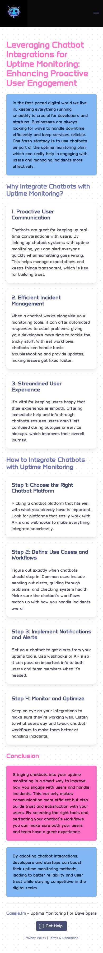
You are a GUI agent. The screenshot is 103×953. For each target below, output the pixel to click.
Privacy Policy (35, 938)
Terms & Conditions (63, 938)
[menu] (96, 13)
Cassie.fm (16, 913)
